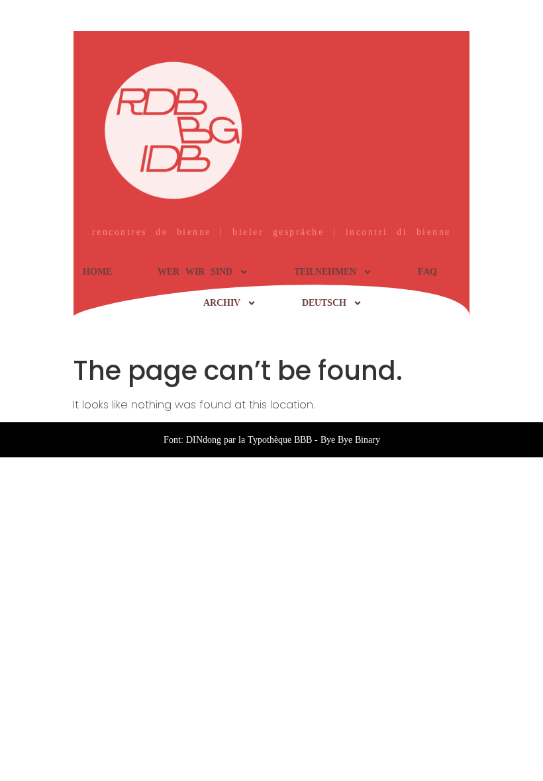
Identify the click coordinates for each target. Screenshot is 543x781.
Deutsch (324, 303)
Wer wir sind (195, 272)
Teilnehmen (325, 272)
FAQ (427, 272)
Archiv (221, 303)
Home (97, 272)
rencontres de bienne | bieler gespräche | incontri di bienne (271, 232)
